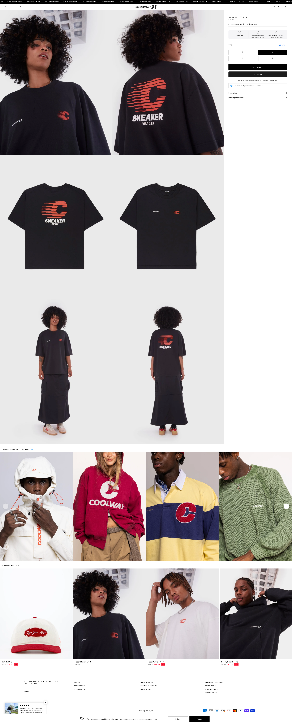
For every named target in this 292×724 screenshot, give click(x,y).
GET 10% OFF (266, 709)
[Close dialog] (289, 658)
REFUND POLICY (79, 686)
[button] (45, 702)
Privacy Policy (152, 719)
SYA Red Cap (7, 662)
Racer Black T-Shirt (83, 662)
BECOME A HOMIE (146, 689)
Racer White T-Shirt (156, 662)
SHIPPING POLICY (80, 689)
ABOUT (22, 7)
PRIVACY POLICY (210, 686)
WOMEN (8, 7)
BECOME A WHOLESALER (148, 686)
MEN (15, 7)
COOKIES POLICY (211, 693)
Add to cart (257, 67)
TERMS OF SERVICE (211, 689)
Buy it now (258, 74)
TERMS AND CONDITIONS (214, 682)
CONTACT (77, 682)
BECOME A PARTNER (147, 682)
